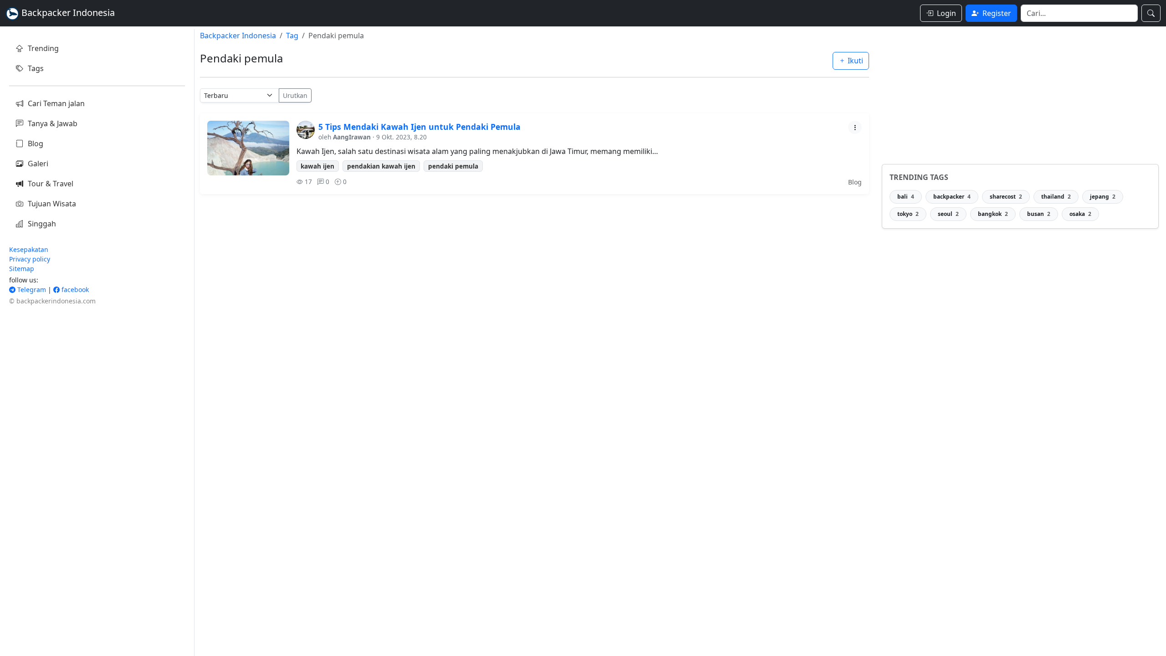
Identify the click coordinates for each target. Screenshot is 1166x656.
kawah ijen (317, 166)
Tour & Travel (50, 184)
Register (996, 13)
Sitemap (21, 268)
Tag (292, 36)
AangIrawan (352, 137)
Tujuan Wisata (52, 204)
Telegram (30, 289)
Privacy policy (29, 259)
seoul (948, 214)
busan (1038, 214)
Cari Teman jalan (56, 103)
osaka (1080, 214)
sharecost (1006, 196)
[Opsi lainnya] (855, 127)
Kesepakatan (28, 249)
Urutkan (295, 95)
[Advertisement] (1020, 93)
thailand (1056, 196)
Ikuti (854, 61)
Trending (43, 48)
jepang (1102, 196)
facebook (74, 289)
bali (905, 196)
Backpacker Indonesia (238, 36)
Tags (36, 68)
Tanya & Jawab (52, 123)
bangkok (993, 214)
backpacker (952, 196)
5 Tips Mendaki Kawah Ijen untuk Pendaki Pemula (419, 126)
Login (946, 13)
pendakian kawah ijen (381, 166)
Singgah (42, 224)
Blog (35, 143)
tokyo (908, 214)
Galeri (38, 164)
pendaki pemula (453, 166)
